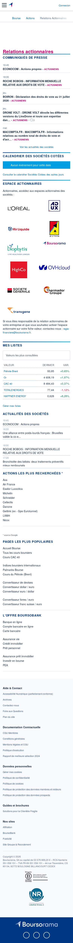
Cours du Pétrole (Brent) (17, 574)
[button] (4, 5)
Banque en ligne (12, 622)
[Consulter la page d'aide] (54, 5)
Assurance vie (11, 639)
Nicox (6, 520)
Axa (5, 480)
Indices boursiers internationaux (22, 565)
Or (5, 377)
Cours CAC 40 (11, 557)
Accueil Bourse (11, 548)
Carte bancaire (11, 631)
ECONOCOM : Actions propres (22, 69)
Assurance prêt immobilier (18, 656)
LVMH (6, 515)
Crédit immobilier (13, 643)
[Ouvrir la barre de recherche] (49, 5)
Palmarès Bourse (13, 570)
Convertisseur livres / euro (18, 599)
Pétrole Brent (11, 371)
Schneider (9, 498)
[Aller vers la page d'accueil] (11, 5)
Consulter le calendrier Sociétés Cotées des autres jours (33, 174)
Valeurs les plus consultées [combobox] (22, 355)
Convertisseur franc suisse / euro (22, 604)
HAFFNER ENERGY (15, 396)
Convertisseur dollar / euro (18, 587)
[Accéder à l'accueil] (5, 18)
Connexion (64, 5)
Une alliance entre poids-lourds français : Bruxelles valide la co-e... (33, 434)
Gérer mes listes (12, 406)
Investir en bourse (13, 661)
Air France (9, 484)
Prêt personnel (11, 648)
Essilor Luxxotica (13, 489)
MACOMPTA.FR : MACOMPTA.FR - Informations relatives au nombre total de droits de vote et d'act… (33, 135)
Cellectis (8, 502)
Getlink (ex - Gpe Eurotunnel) (20, 511)
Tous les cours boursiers (17, 552)
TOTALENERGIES (14, 390)
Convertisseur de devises (18, 582)
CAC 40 (8, 383)
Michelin (8, 493)
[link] (28, 693)
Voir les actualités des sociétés (37, 147)
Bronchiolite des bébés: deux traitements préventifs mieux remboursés (33, 463)
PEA (5, 665)
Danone (7, 506)
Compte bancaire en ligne (18, 626)
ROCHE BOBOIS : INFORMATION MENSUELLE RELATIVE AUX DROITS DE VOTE (32, 83)
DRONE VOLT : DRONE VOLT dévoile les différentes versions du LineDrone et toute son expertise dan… (35, 116)
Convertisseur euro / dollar (18, 591)
